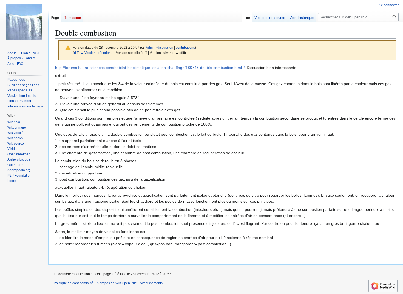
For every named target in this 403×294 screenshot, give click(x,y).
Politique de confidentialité (73, 283)
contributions (185, 47)
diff (76, 52)
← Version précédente (96, 52)
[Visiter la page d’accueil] (24, 22)
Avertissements (151, 283)
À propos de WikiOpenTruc (117, 283)
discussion (165, 47)
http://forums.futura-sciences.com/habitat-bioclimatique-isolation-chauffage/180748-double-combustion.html (148, 67)
